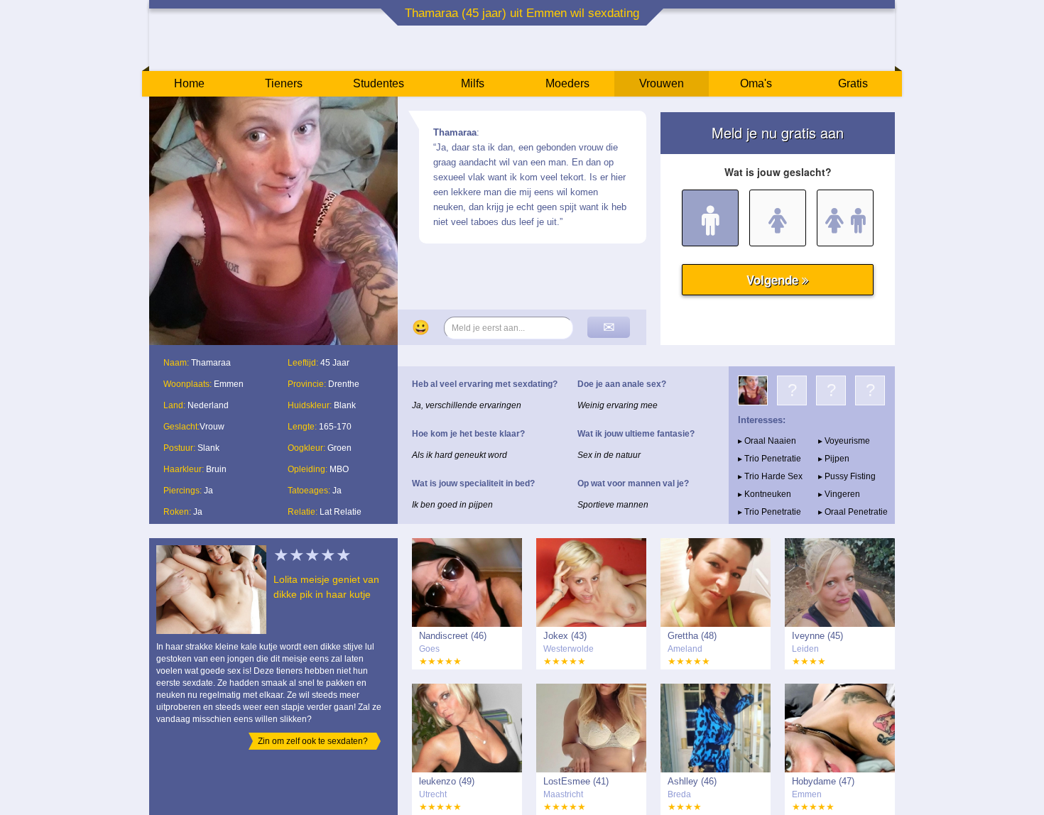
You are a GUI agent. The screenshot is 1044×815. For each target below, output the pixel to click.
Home (189, 83)
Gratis (853, 83)
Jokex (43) (565, 635)
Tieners (284, 83)
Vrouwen (661, 83)
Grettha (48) (692, 635)
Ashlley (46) (692, 781)
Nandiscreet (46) (452, 635)
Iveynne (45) (817, 635)
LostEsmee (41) (576, 781)
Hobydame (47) (823, 781)
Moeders (567, 83)
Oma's (756, 83)
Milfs (472, 83)
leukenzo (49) (446, 781)
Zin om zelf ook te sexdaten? (313, 741)
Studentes (378, 83)
